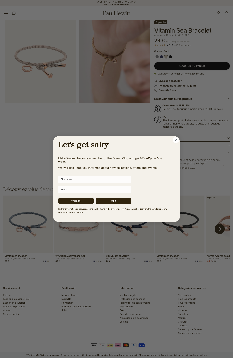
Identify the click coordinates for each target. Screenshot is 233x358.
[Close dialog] (176, 140)
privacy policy (117, 209)
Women (76, 200)
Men (113, 200)
